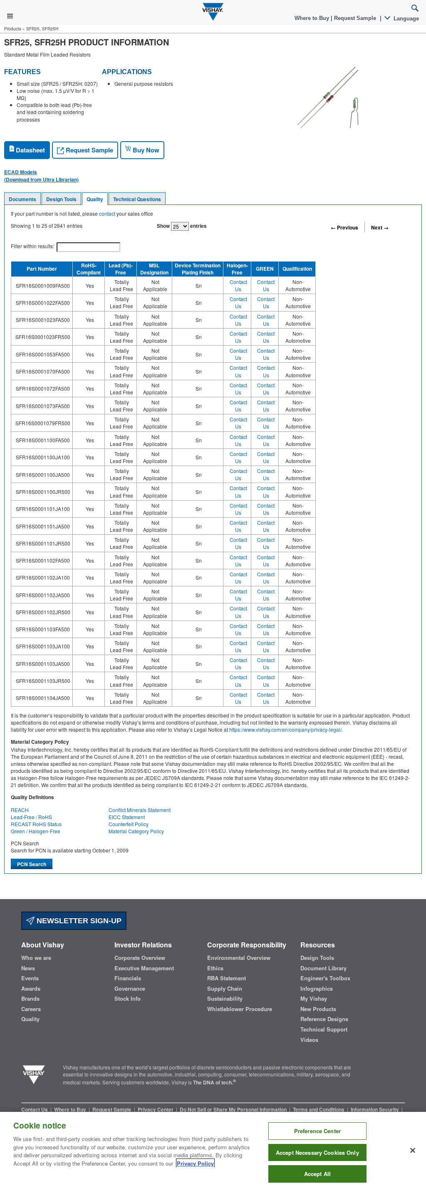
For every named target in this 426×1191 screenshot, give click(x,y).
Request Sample (88, 149)
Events (30, 978)
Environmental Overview (238, 958)
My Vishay (313, 998)
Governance (129, 988)
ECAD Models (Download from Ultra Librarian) (41, 175)
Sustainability (225, 998)
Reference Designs (324, 1019)
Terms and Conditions (319, 1109)
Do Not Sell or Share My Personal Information (234, 1109)
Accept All (317, 1174)
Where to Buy (313, 18)
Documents (22, 199)
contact (107, 213)
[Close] (413, 1150)
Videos (309, 1040)
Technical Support (323, 1029)
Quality (95, 199)
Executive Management (144, 968)
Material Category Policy (136, 831)
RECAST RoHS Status (36, 823)
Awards (30, 988)
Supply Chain (224, 988)
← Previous (344, 227)
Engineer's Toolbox (325, 978)
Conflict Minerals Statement (140, 809)
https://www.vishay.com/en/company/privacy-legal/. (286, 729)
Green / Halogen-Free (35, 831)
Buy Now (145, 149)
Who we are (36, 958)
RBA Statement (226, 978)
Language (405, 18)
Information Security (375, 1109)
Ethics (215, 968)
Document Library (323, 968)
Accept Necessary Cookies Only (317, 1152)
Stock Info (127, 998)
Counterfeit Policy (129, 823)
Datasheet (29, 149)
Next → (380, 227)
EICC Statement (127, 816)
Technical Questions (137, 199)
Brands (30, 998)
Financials (127, 978)
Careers (31, 1009)
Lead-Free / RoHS (31, 816)
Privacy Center (156, 1109)
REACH (20, 809)
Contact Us (238, 285)
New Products (318, 1009)
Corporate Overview (139, 958)
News (28, 968)
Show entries (182, 225)
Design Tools (61, 199)
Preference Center (317, 1131)
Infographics (316, 988)
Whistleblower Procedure (239, 1009)
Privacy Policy (195, 1163)
